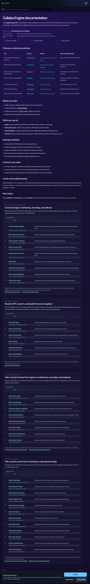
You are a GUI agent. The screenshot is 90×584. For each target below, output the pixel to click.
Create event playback (15, 530)
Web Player (43, 72)
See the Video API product (12, 292)
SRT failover (43, 78)
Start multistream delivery (16, 415)
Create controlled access (16, 543)
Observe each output (15, 280)
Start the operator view (15, 499)
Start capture (12, 261)
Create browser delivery (15, 348)
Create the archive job (15, 335)
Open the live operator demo (30, 292)
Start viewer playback (15, 537)
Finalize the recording (15, 518)
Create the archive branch (16, 253)
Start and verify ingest (15, 329)
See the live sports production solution (16, 561)
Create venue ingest (14, 480)
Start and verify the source (16, 234)
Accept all (75, 574)
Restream (49, 58)
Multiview (43, 65)
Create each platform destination (18, 408)
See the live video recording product (39, 450)
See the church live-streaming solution (16, 450)
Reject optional (69, 579)
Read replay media (14, 524)
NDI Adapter (43, 94)
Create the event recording (16, 505)
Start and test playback (15, 354)
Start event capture (14, 512)
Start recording (13, 341)
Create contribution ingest (16, 226)
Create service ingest (15, 396)
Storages (47, 84)
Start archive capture (15, 427)
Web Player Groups (45, 89)
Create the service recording (17, 421)
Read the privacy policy (14, 579)
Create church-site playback (17, 434)
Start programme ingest (15, 486)
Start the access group (15, 549)
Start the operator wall (15, 247)
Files (41, 84)
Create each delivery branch (17, 268)
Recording (43, 58)
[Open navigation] (86, 3)
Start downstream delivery (16, 274)
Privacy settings (81, 579)
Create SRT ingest (14, 322)
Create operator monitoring (16, 241)
